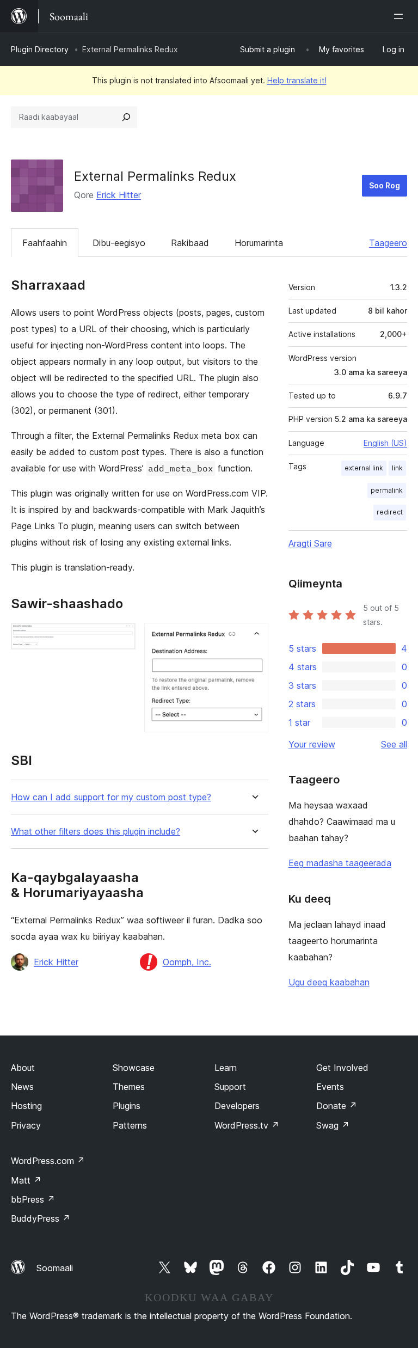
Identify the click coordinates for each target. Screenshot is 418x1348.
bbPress (33, 1199)
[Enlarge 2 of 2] (253, 637)
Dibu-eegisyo (119, 242)
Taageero (388, 242)
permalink (387, 490)
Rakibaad (190, 242)
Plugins (126, 1105)
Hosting (26, 1105)
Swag (332, 1125)
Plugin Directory (40, 49)
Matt (26, 1180)
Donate (336, 1105)
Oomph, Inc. (187, 962)
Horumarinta (259, 242)
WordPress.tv (246, 1125)
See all (394, 744)
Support (230, 1086)
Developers (237, 1105)
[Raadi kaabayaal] (126, 117)
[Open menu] (400, 16)
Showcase (134, 1067)
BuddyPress (40, 1218)
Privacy (26, 1125)
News (22, 1086)
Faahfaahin (44, 242)
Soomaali (54, 1268)
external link (364, 468)
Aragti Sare (310, 543)
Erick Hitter (118, 194)
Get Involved (342, 1067)
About (23, 1067)
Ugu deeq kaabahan (329, 982)
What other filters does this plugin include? (95, 831)
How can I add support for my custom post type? (111, 797)
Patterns (130, 1125)
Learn (225, 1067)
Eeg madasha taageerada (339, 862)
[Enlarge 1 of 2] (120, 637)
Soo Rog (384, 185)
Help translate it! (297, 80)
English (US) (385, 443)
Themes (129, 1086)
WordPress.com (48, 1160)
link (397, 468)
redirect (390, 512)
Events (330, 1086)
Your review (311, 744)
